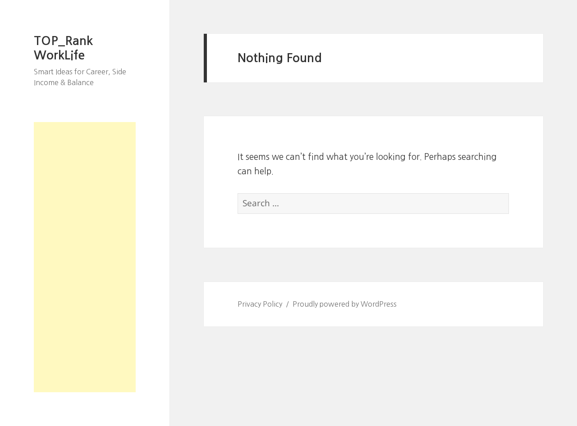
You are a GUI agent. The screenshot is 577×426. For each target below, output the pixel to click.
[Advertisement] (85, 257)
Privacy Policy (260, 304)
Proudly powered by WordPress (345, 304)
